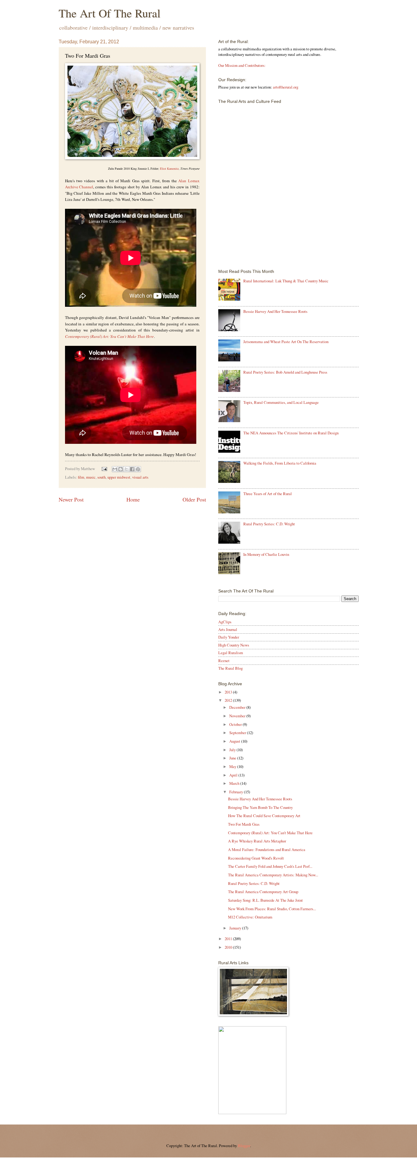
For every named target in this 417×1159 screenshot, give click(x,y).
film (81, 477)
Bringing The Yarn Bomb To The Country (260, 807)
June (233, 758)
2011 (229, 938)
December (237, 707)
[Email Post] (104, 468)
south (101, 477)
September (238, 732)
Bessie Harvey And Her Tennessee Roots (275, 311)
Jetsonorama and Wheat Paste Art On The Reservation (285, 341)
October (236, 724)
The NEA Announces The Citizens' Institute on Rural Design (291, 433)
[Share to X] (126, 469)
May (233, 766)
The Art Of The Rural (110, 13)
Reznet (224, 660)
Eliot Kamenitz (169, 168)
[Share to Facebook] (132, 469)
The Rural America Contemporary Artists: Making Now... (273, 875)
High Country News (233, 645)
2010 (229, 947)
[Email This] (115, 469)
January (235, 928)
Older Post (194, 499)
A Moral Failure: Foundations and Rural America (266, 849)
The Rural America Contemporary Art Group (263, 891)
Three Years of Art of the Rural (267, 493)
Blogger (244, 1145)
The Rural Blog (230, 668)
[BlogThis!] (121, 469)
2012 (229, 700)
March (234, 783)
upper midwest (118, 477)
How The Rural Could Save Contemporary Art (264, 815)
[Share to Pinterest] (138, 469)
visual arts (140, 477)
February (236, 792)
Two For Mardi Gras (243, 824)
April (233, 775)
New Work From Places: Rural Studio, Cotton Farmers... (272, 908)
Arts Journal (227, 629)
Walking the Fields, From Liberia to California (279, 463)
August (235, 741)
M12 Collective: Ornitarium (250, 917)
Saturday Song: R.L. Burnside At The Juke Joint (265, 900)
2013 (229, 692)
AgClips (224, 622)
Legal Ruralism (230, 652)
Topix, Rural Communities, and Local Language (281, 402)
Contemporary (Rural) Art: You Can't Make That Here (270, 832)
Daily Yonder (228, 637)
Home (133, 499)
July (233, 749)
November (237, 716)
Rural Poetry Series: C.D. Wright (269, 524)
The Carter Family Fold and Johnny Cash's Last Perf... (270, 866)
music (91, 477)
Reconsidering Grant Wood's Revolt (256, 858)
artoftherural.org (285, 87)
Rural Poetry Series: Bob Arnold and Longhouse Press (285, 372)
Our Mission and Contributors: (242, 65)
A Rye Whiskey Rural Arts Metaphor (257, 841)
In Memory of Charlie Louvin (266, 554)
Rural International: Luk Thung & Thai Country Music (285, 281)
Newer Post (71, 499)
